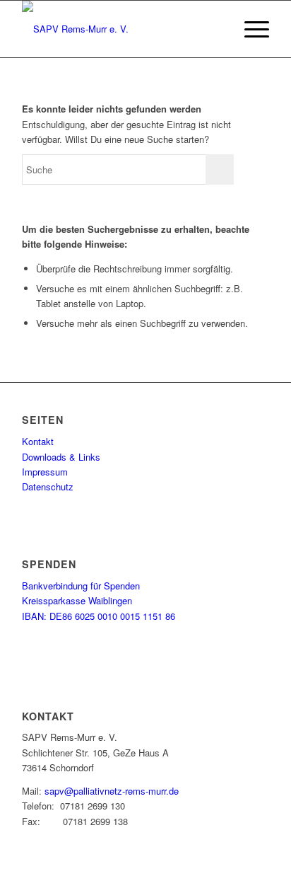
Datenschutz (47, 486)
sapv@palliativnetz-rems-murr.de (111, 790)
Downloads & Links (61, 456)
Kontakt (38, 441)
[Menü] (249, 29)
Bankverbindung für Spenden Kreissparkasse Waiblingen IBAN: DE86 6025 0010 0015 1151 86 (98, 601)
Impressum (45, 471)
